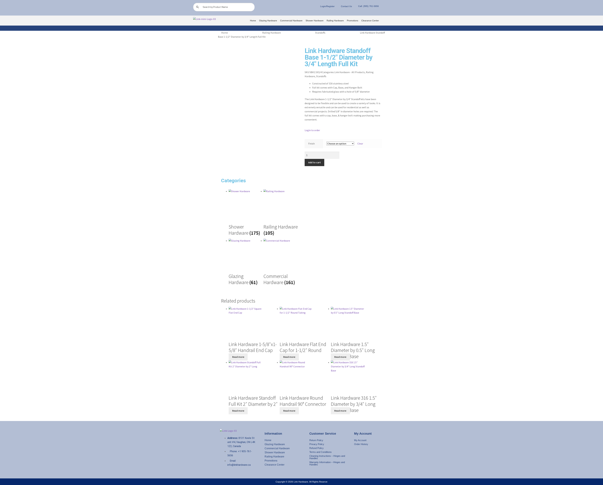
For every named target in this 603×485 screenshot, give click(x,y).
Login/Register (327, 6)
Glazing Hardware (268, 20)
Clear (360, 143)
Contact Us (346, 6)
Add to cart (314, 162)
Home (253, 20)
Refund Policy (316, 448)
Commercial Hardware (291, 20)
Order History (361, 444)
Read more (238, 356)
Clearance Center (370, 20)
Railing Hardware (335, 20)
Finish (311, 143)
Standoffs (320, 32)
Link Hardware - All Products (349, 72)
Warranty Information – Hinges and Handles (327, 463)
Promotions (352, 20)
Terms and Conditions (320, 452)
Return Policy (316, 440)
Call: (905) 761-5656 (368, 6)
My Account (360, 440)
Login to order (312, 130)
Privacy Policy (316, 444)
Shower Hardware (314, 20)
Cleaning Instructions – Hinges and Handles (327, 457)
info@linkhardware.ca (239, 464)
